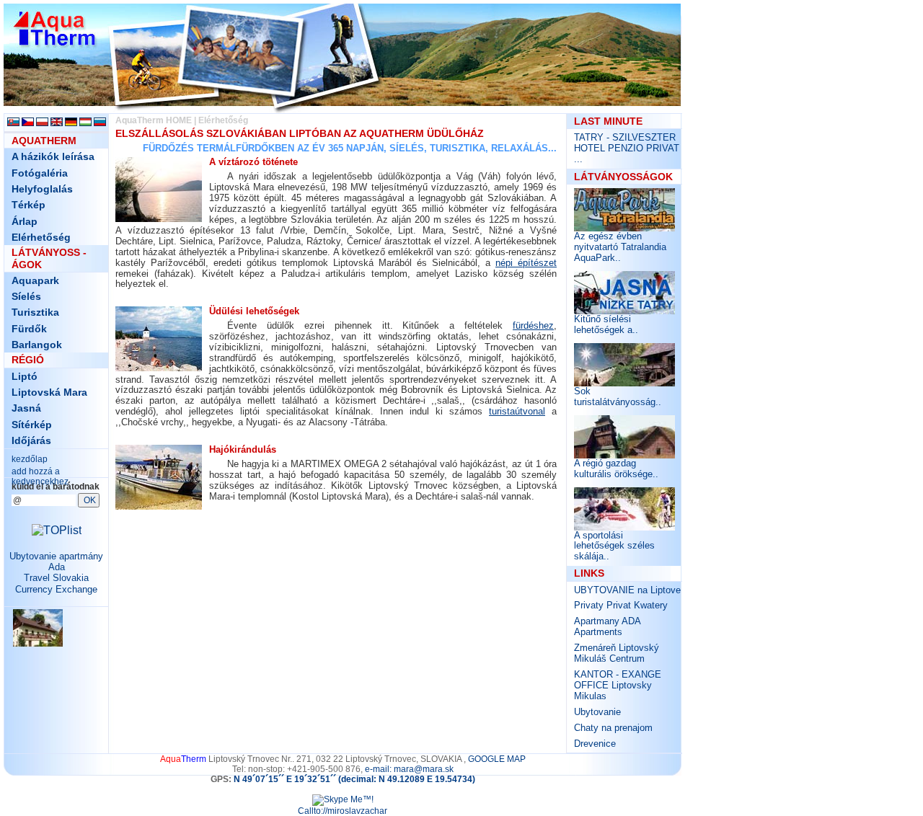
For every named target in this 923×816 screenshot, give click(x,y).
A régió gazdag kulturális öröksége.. (616, 468)
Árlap (24, 221)
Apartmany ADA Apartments (607, 626)
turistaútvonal (517, 411)
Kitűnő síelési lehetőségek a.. (606, 324)
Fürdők (29, 328)
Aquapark (35, 280)
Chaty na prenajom (613, 727)
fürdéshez (533, 325)
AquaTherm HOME (153, 120)
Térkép (28, 204)
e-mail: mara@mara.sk (409, 769)
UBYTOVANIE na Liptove (627, 590)
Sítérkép (32, 424)
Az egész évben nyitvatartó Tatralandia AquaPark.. (620, 247)
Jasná (26, 408)
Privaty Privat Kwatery (621, 605)
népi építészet (526, 262)
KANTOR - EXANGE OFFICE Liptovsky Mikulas (617, 685)
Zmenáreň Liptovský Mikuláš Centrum (616, 653)
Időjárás (31, 440)
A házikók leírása (53, 156)
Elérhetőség (41, 237)
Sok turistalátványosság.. (617, 396)
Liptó (24, 376)
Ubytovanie (597, 711)
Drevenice (595, 743)
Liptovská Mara (49, 392)
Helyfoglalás (42, 189)
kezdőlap (30, 459)
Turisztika (35, 312)
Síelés (26, 296)
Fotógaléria (40, 173)
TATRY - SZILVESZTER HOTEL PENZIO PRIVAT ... (626, 148)
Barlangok (37, 344)
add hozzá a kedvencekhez (40, 476)
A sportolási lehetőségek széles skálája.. (614, 546)
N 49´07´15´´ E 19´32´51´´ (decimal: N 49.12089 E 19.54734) (354, 779)
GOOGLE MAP (497, 759)
